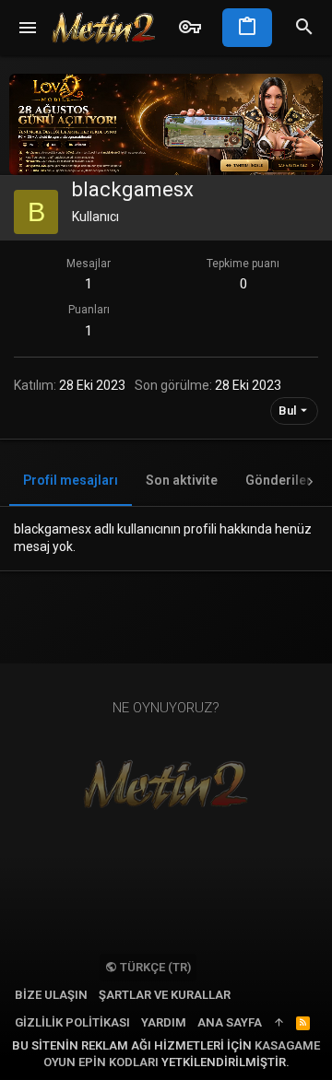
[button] (28, 27)
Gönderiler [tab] (278, 480)
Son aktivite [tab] (182, 480)
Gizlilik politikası (72, 1022)
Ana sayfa (229, 1022)
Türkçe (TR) (154, 967)
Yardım (163, 1022)
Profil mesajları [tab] (70, 480)
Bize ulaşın (51, 995)
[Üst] (278, 1023)
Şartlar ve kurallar (165, 995)
